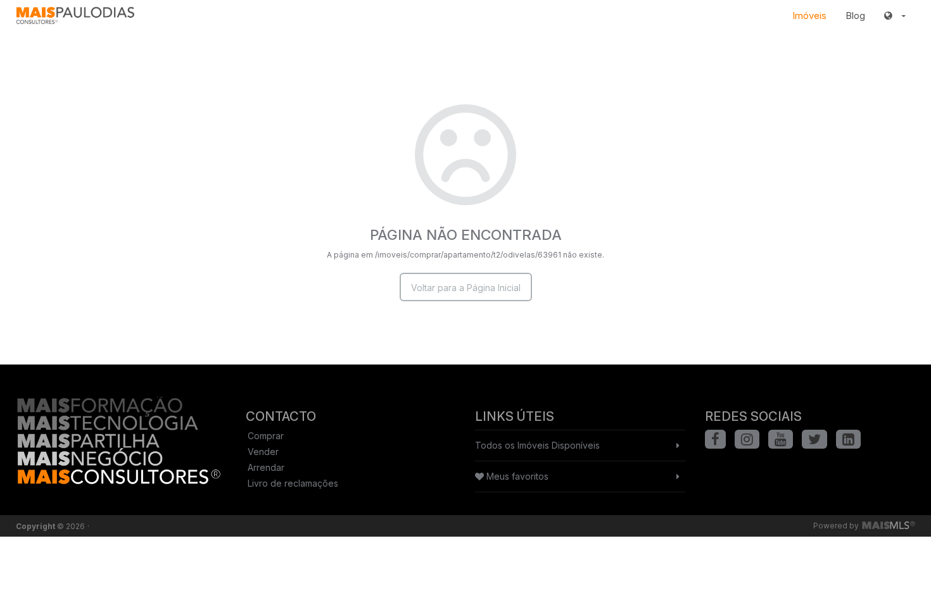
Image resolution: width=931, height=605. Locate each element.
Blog (855, 15)
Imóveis (809, 15)
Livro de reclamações (293, 483)
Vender (263, 451)
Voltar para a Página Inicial (466, 287)
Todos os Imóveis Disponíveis (537, 445)
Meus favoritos (516, 476)
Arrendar (266, 467)
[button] (895, 16)
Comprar (266, 435)
